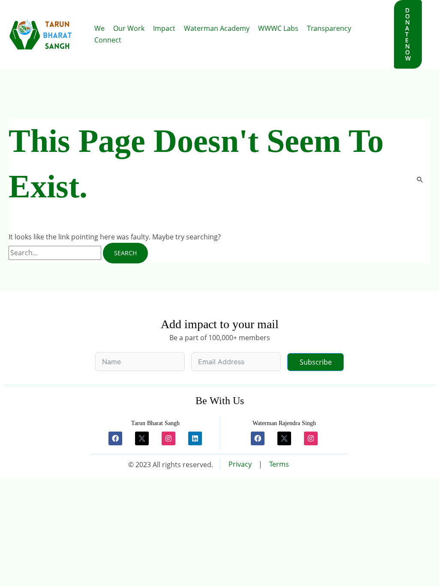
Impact (164, 28)
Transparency (329, 28)
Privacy (240, 464)
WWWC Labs (278, 28)
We (99, 28)
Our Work (128, 28)
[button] (408, 34)
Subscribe (316, 362)
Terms (279, 464)
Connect (107, 40)
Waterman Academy (217, 28)
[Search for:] (56, 252)
